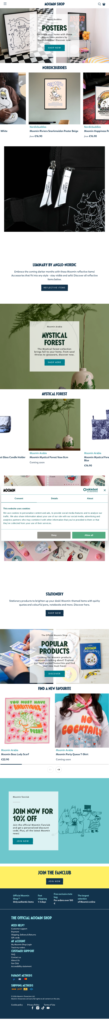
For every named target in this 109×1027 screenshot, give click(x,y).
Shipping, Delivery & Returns (23, 934)
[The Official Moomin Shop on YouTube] (48, 1008)
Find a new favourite (54, 689)
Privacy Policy (33, 1004)
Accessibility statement (21, 966)
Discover (55, 673)
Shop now (54, 48)
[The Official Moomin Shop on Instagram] (37, 1008)
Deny (53, 535)
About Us (15, 960)
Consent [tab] (19, 498)
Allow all (89, 535)
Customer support (19, 928)
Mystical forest (54, 394)
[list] (54, 728)
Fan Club (15, 963)
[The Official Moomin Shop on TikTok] (43, 1008)
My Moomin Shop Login (21, 944)
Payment (15, 931)
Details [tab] (54, 498)
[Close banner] (105, 490)
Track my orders (18, 947)
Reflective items (55, 287)
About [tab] (90, 498)
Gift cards (15, 937)
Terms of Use (49, 1004)
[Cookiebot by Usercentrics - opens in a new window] (85, 490)
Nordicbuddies (54, 68)
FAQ (13, 954)
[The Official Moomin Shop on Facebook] (32, 1008)
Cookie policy (17, 1004)
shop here (54, 362)
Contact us (16, 957)
